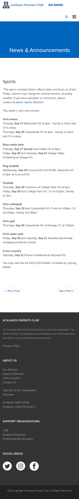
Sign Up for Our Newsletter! (19, 390)
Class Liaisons (11, 378)
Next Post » (66, 290)
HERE (6, 267)
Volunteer (8, 394)
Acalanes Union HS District (19, 406)
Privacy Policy (11, 345)
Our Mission (10, 369)
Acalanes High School (16, 402)
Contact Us (9, 382)
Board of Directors (14, 373)
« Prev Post (13, 290)
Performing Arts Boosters (18, 438)
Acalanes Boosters (14, 434)
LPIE (6, 430)
